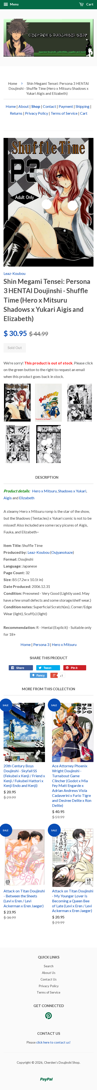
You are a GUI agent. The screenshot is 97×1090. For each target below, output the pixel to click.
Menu (14, 4)
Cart (89, 4)
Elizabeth (26, 497)
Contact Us (48, 979)
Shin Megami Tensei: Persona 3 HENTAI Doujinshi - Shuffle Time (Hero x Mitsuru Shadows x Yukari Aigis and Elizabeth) (48, 88)
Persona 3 (41, 644)
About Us (48, 973)
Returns (16, 113)
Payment (66, 106)
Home (12, 83)
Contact (49, 106)
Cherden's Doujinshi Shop (62, 1062)
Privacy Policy (36, 113)
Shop (35, 106)
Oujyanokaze (62, 552)
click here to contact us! (53, 1042)
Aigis (8, 497)
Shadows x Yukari (72, 491)
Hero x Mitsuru (44, 491)
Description (46, 477)
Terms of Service (64, 113)
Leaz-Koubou (14, 273)
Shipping (82, 106)
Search (48, 966)
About (23, 106)
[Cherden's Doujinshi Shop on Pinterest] (48, 1017)
